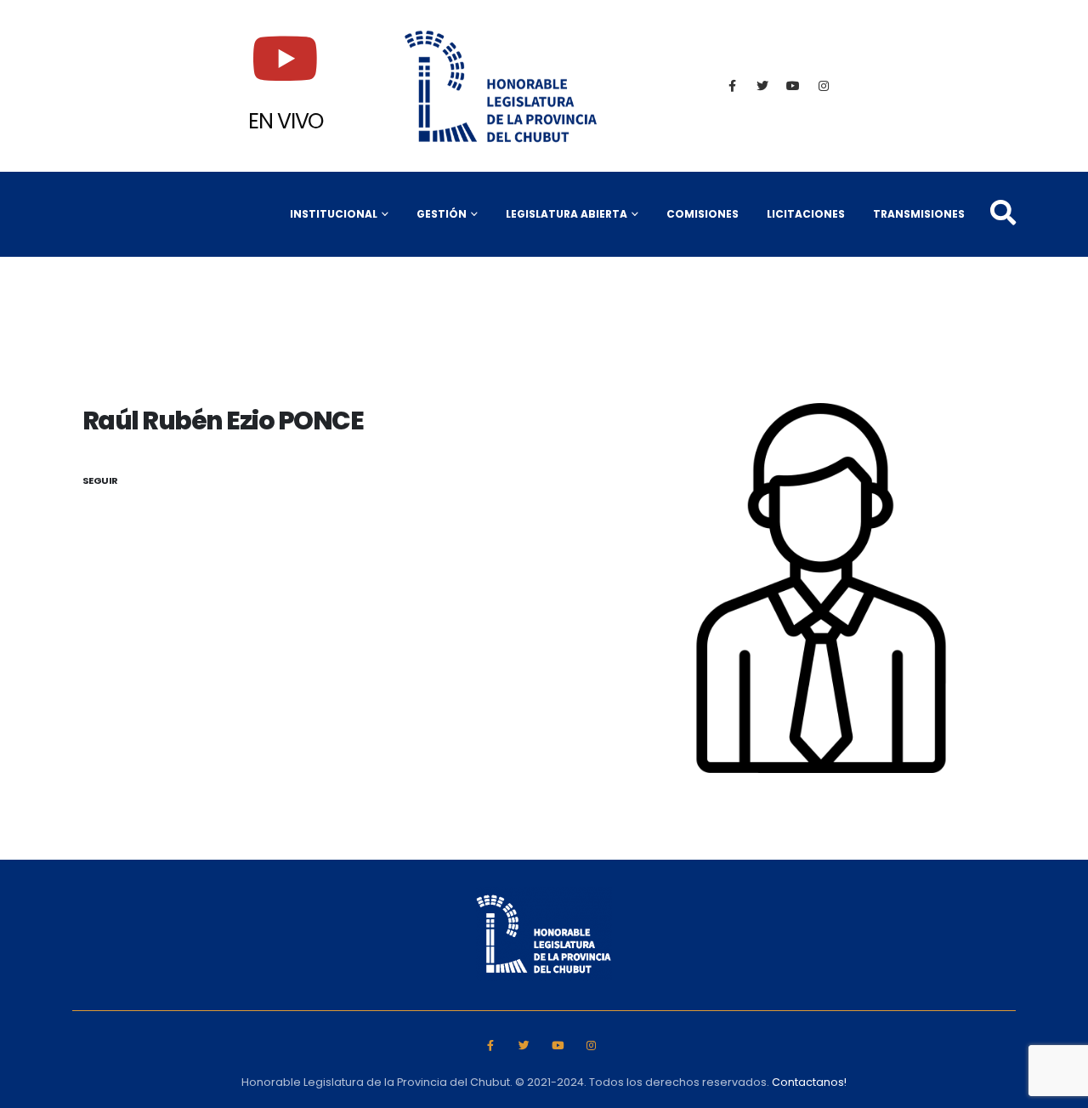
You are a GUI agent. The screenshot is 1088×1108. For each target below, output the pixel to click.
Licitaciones (806, 214)
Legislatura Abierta (566, 214)
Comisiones (702, 214)
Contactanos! (809, 1082)
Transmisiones (919, 214)
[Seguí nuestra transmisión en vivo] (285, 58)
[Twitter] (762, 86)
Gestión (441, 214)
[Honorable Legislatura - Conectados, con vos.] (501, 86)
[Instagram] (823, 86)
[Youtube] (793, 86)
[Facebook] (732, 86)
